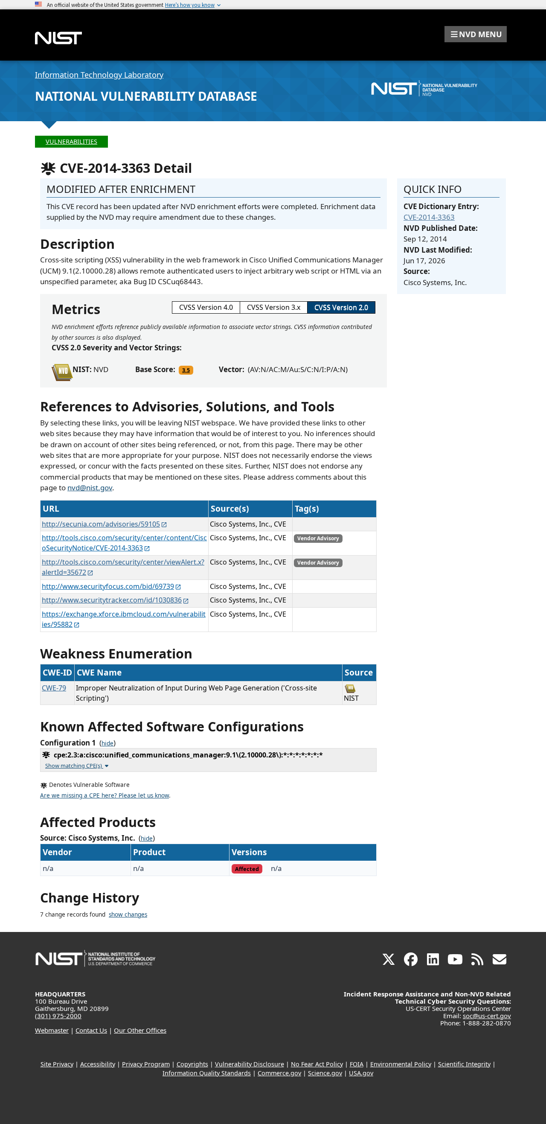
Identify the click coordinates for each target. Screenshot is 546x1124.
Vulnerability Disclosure (249, 1064)
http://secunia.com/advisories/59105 (101, 524)
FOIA (356, 1064)
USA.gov (361, 1073)
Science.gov (325, 1073)
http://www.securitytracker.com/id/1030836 (112, 600)
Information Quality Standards (207, 1073)
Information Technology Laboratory (99, 75)
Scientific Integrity (464, 1064)
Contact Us (91, 1030)
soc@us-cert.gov (487, 1015)
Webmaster (52, 1030)
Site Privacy (57, 1064)
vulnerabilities (71, 141)
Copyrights (192, 1064)
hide (107, 743)
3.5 (186, 370)
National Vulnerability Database (146, 96)
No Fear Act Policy (317, 1064)
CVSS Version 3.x (273, 307)
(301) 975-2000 (58, 1015)
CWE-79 (54, 688)
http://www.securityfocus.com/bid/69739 (108, 586)
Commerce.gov (279, 1073)
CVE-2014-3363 (429, 217)
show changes (128, 914)
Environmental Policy (400, 1064)
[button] (475, 34)
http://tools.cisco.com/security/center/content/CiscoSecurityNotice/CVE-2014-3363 (124, 543)
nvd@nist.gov (89, 487)
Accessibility (97, 1064)
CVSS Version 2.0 (341, 307)
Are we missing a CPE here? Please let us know (104, 795)
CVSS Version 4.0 (206, 307)
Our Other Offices (140, 1030)
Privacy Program (146, 1064)
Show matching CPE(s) (74, 765)
